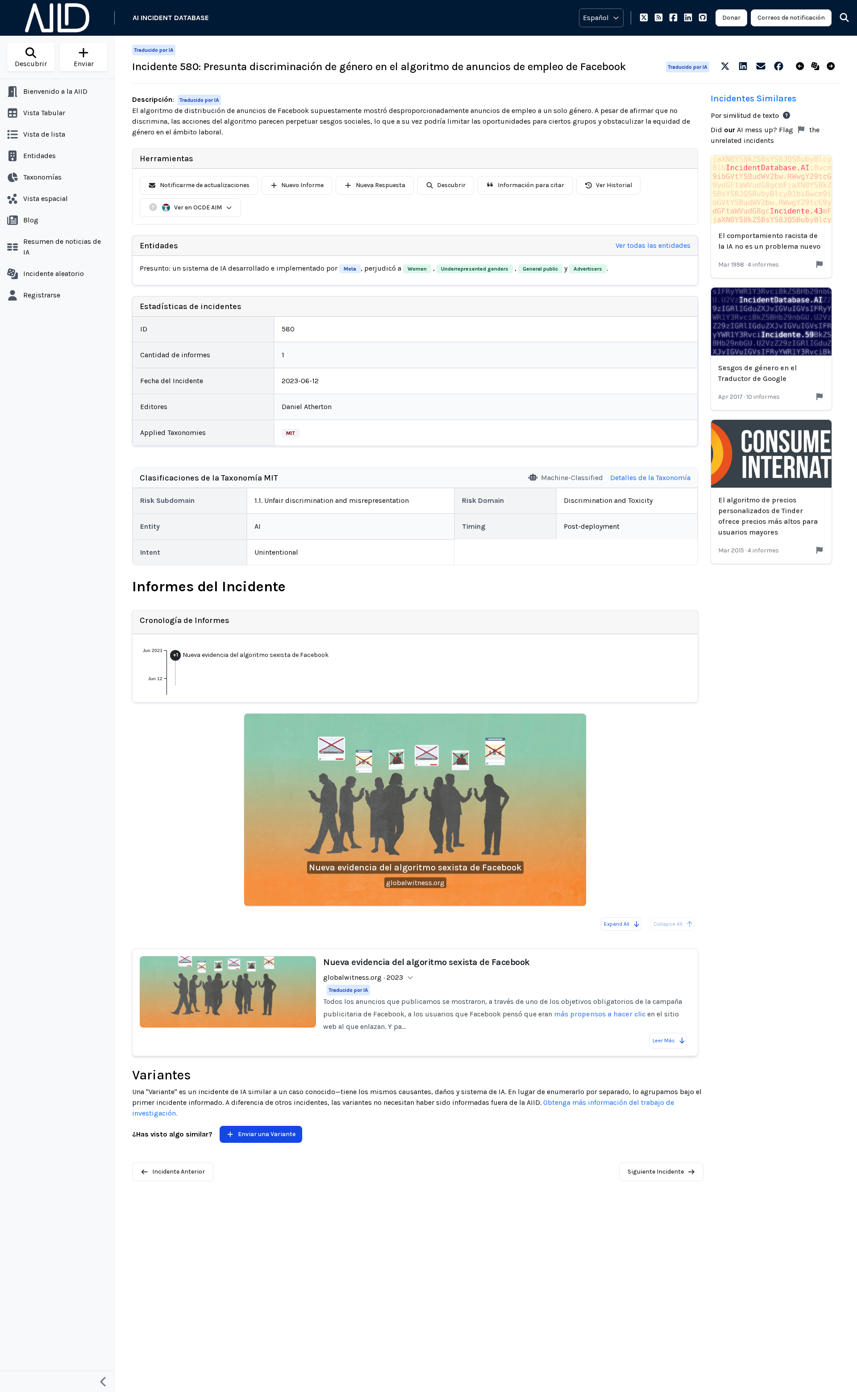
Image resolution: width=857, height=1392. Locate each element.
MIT (290, 433)
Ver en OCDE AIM (198, 207)
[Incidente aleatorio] (817, 66)
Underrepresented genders (474, 269)
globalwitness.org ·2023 (363, 977)
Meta (350, 269)
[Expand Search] (839, 18)
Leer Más (664, 1040)
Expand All (616, 924)
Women (417, 269)
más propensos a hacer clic (599, 1014)
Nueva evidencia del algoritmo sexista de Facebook (415, 867)
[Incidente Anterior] (802, 66)
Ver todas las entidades (653, 245)
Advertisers (588, 269)
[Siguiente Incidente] (833, 66)
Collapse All (667, 924)
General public (540, 269)
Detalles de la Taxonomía (650, 477)
